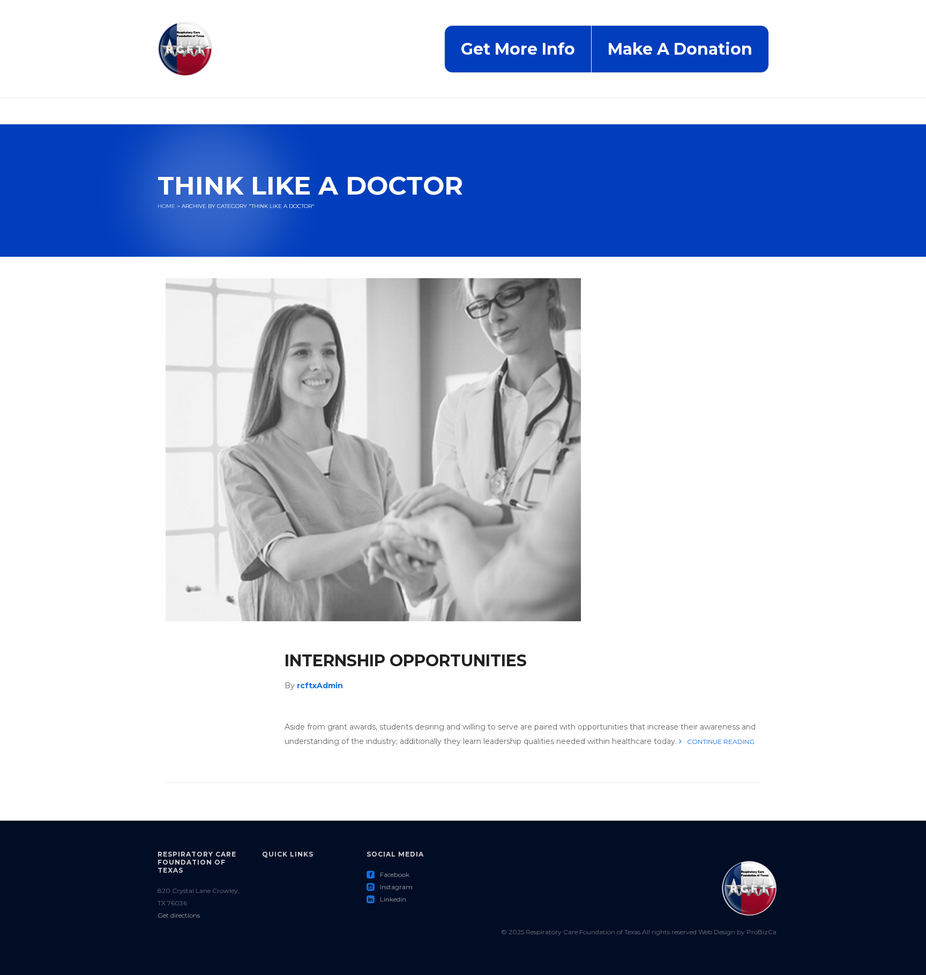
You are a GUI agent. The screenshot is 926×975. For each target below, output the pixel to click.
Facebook (388, 874)
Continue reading (721, 742)
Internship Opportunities (406, 661)
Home (166, 206)
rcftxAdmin (320, 685)
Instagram (390, 887)
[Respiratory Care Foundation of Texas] (185, 48)
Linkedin (386, 899)
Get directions (179, 915)
